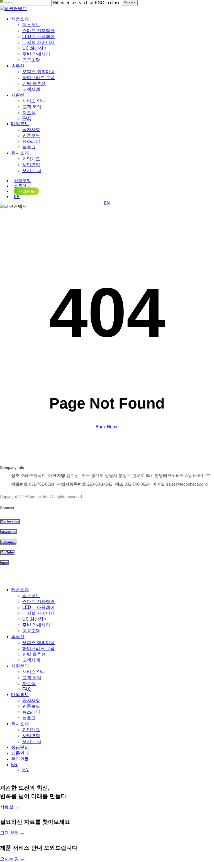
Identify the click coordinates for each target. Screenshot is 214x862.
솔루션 (18, 636)
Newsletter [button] (8, 531)
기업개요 (31, 729)
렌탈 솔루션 (34, 654)
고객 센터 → (12, 832)
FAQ (26, 689)
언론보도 (31, 706)
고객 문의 (31, 677)
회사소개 (20, 723)
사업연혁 (31, 735)
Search (129, 3)
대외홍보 (20, 694)
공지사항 (31, 700)
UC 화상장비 (35, 619)
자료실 (29, 683)
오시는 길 (31, 741)
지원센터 (20, 666)
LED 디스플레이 (38, 607)
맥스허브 (31, 595)
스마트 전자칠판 (38, 601)
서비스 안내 (34, 671)
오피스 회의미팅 (38, 642)
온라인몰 (20, 759)
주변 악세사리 (36, 625)
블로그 (29, 718)
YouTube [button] (7, 552)
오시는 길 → (12, 858)
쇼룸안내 (20, 753)
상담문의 (20, 747)
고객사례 (31, 660)
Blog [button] (4, 562)
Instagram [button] (8, 542)
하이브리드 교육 (38, 648)
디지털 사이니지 (38, 613)
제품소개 (20, 589)
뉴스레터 (31, 712)
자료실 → (9, 807)
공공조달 (31, 630)
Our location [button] (10, 521)
